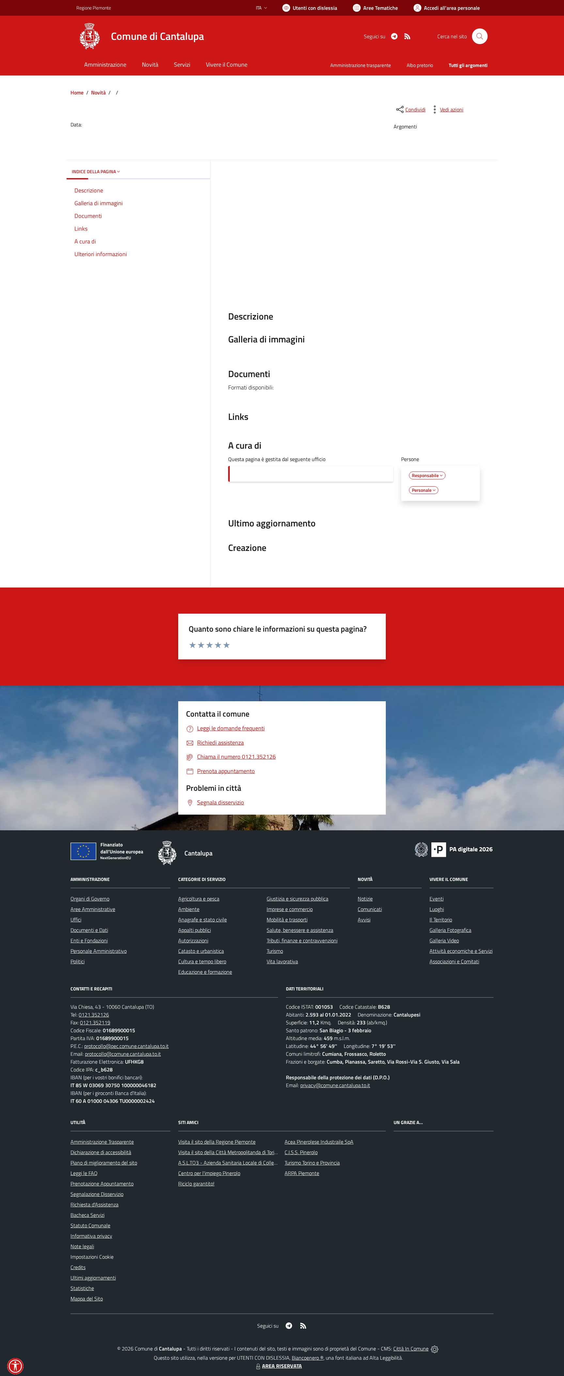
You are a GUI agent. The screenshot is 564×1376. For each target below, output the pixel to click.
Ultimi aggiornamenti (93, 1278)
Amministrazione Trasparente (102, 1142)
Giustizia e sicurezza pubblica (297, 899)
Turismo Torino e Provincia (312, 1163)
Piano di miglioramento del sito (103, 1163)
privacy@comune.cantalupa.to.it (335, 1085)
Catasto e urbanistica (201, 951)
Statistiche (82, 1288)
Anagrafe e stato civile (202, 919)
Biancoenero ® (307, 1358)
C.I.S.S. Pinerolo (301, 1152)
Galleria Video (444, 940)
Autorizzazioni (193, 940)
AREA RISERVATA (282, 1366)
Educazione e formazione (205, 972)
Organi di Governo (89, 899)
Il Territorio (441, 919)
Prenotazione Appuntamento (101, 1183)
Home (77, 92)
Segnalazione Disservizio (96, 1194)
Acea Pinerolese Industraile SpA (319, 1142)
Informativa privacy (91, 1236)
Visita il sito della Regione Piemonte (217, 1142)
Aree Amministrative (92, 909)
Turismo (275, 951)
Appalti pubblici (194, 930)
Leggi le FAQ (84, 1173)
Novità (98, 92)
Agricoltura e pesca (198, 899)
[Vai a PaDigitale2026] (454, 849)
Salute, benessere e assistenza (300, 930)
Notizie (365, 899)
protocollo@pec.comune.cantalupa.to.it (126, 1046)
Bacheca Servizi (87, 1215)
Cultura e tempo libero (202, 961)
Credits (78, 1267)
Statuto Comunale (90, 1225)
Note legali (82, 1246)
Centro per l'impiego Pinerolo (209, 1173)
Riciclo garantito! (196, 1183)
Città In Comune (411, 1348)
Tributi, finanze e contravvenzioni (302, 940)
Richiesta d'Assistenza (94, 1204)
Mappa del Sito (86, 1298)
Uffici (75, 919)
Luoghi (437, 909)
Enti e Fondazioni (89, 940)
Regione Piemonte (93, 7)
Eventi (437, 899)
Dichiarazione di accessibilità (100, 1152)
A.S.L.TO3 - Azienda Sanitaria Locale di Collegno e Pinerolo (241, 1163)
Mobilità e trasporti (287, 919)
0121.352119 (95, 1022)
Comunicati (370, 909)
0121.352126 (94, 1015)
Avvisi (364, 919)
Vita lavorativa (282, 961)
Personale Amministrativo (98, 951)
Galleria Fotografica (450, 930)
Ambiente (188, 909)
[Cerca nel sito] (480, 36)
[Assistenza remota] (434, 1348)
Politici (77, 961)
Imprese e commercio (290, 909)
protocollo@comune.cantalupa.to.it (123, 1054)
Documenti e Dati (89, 930)
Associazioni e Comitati (454, 961)
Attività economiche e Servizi (461, 951)
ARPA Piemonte (302, 1173)
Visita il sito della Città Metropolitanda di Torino (229, 1152)
